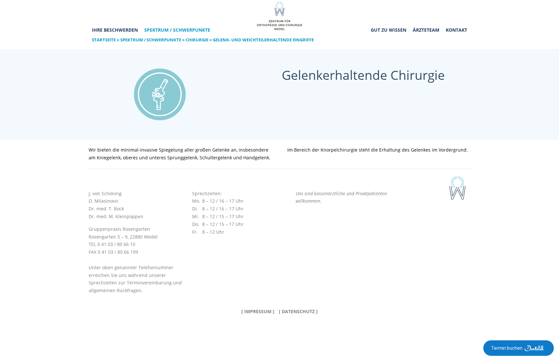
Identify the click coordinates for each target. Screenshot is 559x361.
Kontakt (456, 30)
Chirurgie (197, 40)
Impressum (257, 311)
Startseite (104, 40)
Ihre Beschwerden (115, 30)
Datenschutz (298, 311)
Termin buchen (506, 348)
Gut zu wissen (388, 30)
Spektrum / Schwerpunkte (177, 30)
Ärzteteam (426, 30)
